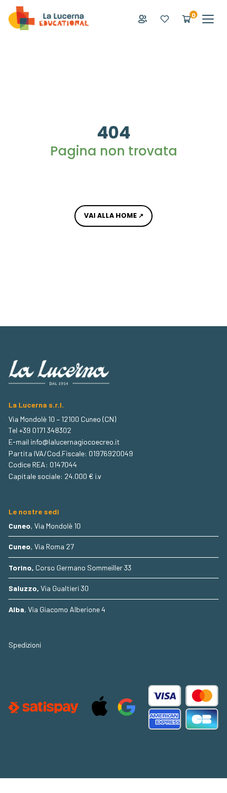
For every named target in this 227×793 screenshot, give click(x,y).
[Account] (142, 19)
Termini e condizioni (39, 655)
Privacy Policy (30, 664)
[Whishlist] (165, 19)
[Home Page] (48, 19)
